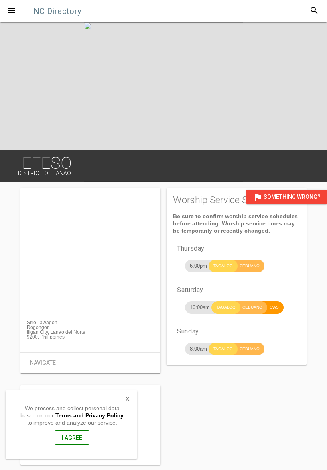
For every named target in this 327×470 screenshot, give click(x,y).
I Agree (72, 438)
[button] (11, 11)
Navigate (43, 363)
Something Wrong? (287, 197)
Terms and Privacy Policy (89, 415)
